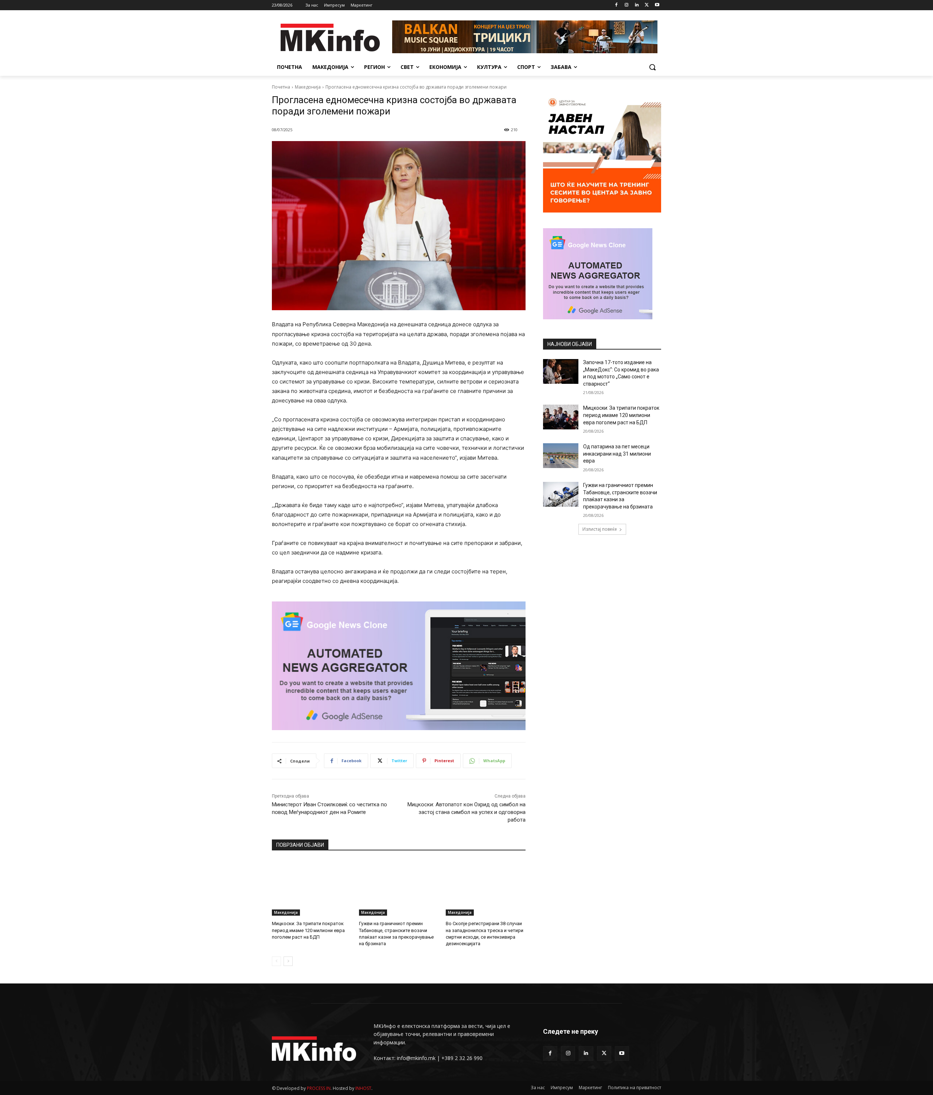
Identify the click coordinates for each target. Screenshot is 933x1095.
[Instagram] (626, 5)
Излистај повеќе (599, 529)
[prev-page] (276, 961)
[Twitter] (647, 5)
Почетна (281, 87)
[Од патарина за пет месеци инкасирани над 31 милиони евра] (560, 455)
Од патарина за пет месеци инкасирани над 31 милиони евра (617, 454)
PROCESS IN (319, 1088)
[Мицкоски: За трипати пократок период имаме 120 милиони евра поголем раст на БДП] (312, 888)
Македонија (308, 87)
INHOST (363, 1088)
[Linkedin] (637, 5)
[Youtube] (657, 5)
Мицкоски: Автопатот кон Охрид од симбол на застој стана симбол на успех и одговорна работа (466, 812)
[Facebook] (616, 5)
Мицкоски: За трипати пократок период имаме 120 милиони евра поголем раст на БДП (308, 930)
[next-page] (288, 961)
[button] (652, 67)
